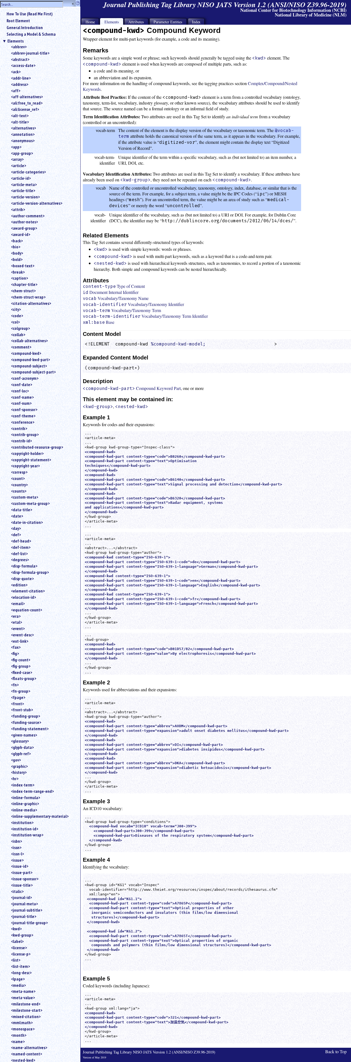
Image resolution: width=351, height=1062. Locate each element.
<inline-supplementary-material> (40, 816)
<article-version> (25, 197)
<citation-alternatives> (31, 303)
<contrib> (19, 428)
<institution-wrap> (27, 835)
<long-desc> (21, 972)
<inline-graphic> (25, 803)
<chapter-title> (24, 284)
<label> (17, 941)
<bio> (15, 246)
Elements (15, 41)
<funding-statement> (30, 728)
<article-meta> (24, 184)
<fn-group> (20, 691)
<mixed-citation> (26, 1016)
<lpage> (18, 979)
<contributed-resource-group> (37, 447)
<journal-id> (21, 897)
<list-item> (20, 966)
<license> (19, 947)
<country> (19, 484)
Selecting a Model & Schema (31, 34)
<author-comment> (27, 215)
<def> (16, 534)
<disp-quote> (22, 578)
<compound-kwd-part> (30, 359)
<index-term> (22, 785)
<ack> (16, 71)
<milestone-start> (26, 1010)
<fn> (15, 684)
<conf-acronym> (24, 378)
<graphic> (19, 766)
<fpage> (18, 697)
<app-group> (22, 153)
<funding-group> (25, 716)
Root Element (18, 20)
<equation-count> (26, 610)
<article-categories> (28, 172)
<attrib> (18, 209)
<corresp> (19, 472)
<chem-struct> (23, 290)
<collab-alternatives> (29, 340)
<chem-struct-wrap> (28, 297)
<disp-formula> (24, 566)
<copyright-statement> (31, 459)
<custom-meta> (24, 497)
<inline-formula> (25, 797)
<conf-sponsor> (24, 409)
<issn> (16, 847)
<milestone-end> (25, 1004)
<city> (16, 309)
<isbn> (16, 841)
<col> (15, 322)
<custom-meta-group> (30, 503)
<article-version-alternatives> (36, 203)
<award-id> (20, 234)
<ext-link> (19, 641)
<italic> (17, 891)
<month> (18, 1035)
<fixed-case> (21, 672)
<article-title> (23, 190)
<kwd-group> (22, 935)
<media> (18, 985)
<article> (18, 165)
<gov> (16, 760)
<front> (17, 703)
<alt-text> (20, 115)
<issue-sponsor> (24, 878)
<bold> (16, 259)
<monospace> (23, 1029)
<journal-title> (23, 916)
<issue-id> (19, 866)
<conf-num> (21, 403)
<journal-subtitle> (26, 910)
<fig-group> (20, 666)
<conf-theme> (23, 415)
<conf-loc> (20, 391)
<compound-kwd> (26, 353)
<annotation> (23, 134)
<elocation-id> (23, 597)
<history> (19, 772)
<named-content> (26, 1054)
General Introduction (25, 27)
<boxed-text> (22, 265)
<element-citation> (28, 591)
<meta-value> (23, 997)
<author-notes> (24, 221)
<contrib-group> (25, 434)
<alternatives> (23, 128)
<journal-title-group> (29, 922)
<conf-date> (21, 384)
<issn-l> (17, 853)
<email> (18, 603)
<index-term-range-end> (32, 791)
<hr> (14, 778)
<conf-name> (22, 397)
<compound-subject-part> (33, 372)
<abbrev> (19, 46)
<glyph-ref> (21, 753)
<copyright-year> (25, 465)
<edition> (19, 585)
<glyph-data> (22, 747)
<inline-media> (24, 810)
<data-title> (21, 509)
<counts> (18, 491)
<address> (19, 84)
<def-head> (21, 541)
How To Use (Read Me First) (30, 13)
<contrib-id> (21, 440)
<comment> (21, 347)
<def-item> (20, 547)
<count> (18, 478)
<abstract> (20, 59)
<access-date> (23, 65)
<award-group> (24, 228)
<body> (17, 253)
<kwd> (16, 928)
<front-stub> (22, 709)
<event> (18, 628)
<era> (16, 616)
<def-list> (19, 553)
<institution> (22, 822)
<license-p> (20, 954)
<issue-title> (22, 885)
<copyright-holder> (27, 453)
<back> (17, 240)
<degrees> (20, 559)
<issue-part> (21, 872)
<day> (16, 528)
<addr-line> (21, 78)
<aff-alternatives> (27, 96)
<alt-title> (20, 122)
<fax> (16, 647)
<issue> (17, 860)
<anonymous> (23, 140)
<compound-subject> (29, 366)
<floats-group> (23, 678)
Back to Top (336, 1051)
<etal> (16, 622)
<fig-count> (20, 659)
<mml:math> (22, 1022)
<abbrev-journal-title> (30, 53)
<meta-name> (23, 991)
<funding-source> (26, 722)
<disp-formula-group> (30, 572)
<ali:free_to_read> (27, 103)
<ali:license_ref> (25, 109)
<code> (17, 315)
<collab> (18, 334)
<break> (18, 272)
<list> (15, 960)
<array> (17, 159)
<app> (16, 147)
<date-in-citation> (27, 522)
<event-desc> (22, 634)
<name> (18, 1041)
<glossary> (20, 741)
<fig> (15, 653)
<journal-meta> (24, 903)
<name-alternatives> (29, 1047)
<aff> (15, 90)
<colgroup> (20, 328)
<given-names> (24, 735)
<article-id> (21, 178)
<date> (17, 516)
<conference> (22, 422)
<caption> (19, 278)
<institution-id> (24, 828)
